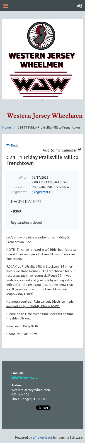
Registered (19, 192)
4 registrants (41, 192)
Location (21, 187)
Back (14, 145)
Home (6, 127)
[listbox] (63, 150)
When (23, 177)
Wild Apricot (42, 437)
